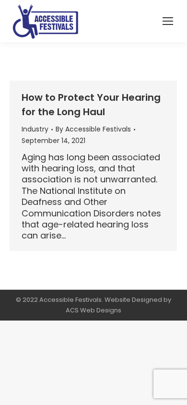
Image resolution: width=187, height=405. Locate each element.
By (93, 129)
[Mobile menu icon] (167, 21)
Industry (35, 129)
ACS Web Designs (93, 310)
